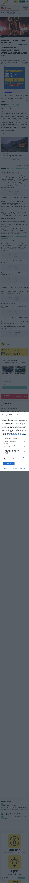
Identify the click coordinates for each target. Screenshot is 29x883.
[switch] (24, 441)
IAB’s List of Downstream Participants (16, 434)
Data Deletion (7, 468)
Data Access (14, 468)
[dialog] (14, 441)
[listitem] (14, 438)
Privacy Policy (22, 468)
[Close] (26, 415)
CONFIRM (8, 463)
